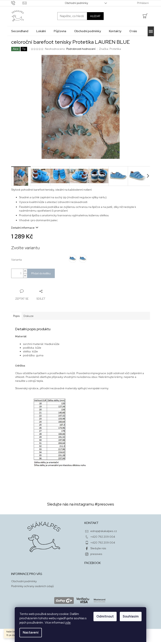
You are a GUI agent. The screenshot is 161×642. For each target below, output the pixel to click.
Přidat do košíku (41, 273)
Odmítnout (105, 616)
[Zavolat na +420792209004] (17, 3)
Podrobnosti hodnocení (80, 49)
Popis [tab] (16, 316)
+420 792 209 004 (102, 536)
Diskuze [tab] (29, 316)
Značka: (110, 49)
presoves (96, 554)
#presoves (104, 504)
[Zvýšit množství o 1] (25, 271)
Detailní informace (23, 227)
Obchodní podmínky (76, 3)
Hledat (95, 16)
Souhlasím (131, 616)
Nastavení (30, 632)
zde (68, 622)
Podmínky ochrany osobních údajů (32, 586)
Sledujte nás (98, 548)
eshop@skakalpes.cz (103, 531)
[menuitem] (19, 31)
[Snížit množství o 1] (25, 275)
